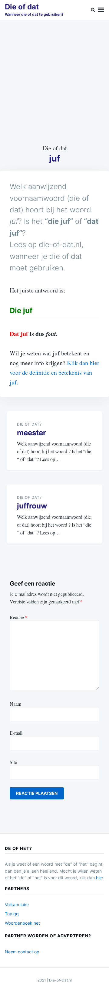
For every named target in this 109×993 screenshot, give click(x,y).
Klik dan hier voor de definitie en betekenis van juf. (54, 372)
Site (13, 762)
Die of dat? (29, 424)
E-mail (16, 733)
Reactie (19, 617)
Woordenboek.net (22, 923)
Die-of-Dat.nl (60, 980)
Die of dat (22, 6)
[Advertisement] (54, 81)
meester (31, 432)
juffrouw (32, 505)
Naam (15, 704)
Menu (101, 10)
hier (99, 877)
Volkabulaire (17, 904)
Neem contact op (22, 951)
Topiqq (12, 913)
